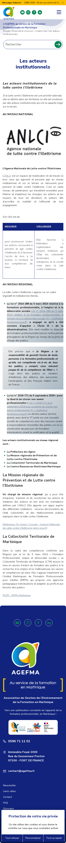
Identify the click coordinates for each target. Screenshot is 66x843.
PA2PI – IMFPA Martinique (17, 595)
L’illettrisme (41, 31)
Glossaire (8, 808)
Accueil (6, 31)
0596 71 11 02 (19, 741)
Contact (7, 797)
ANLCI (7, 176)
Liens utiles (9, 791)
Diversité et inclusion (22, 31)
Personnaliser (33, 838)
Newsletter (9, 785)
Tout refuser (12, 838)
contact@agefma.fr (21, 771)
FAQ (5, 802)
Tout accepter (54, 838)
